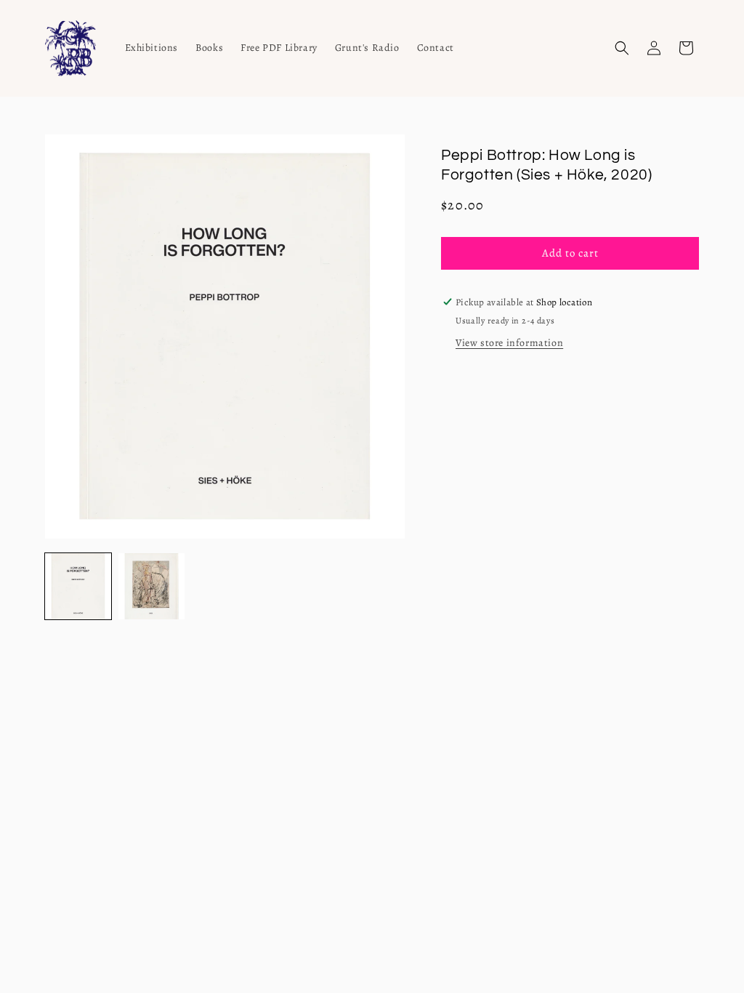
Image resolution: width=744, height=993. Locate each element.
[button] (622, 48)
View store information (509, 343)
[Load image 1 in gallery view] (78, 586)
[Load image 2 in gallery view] (151, 586)
